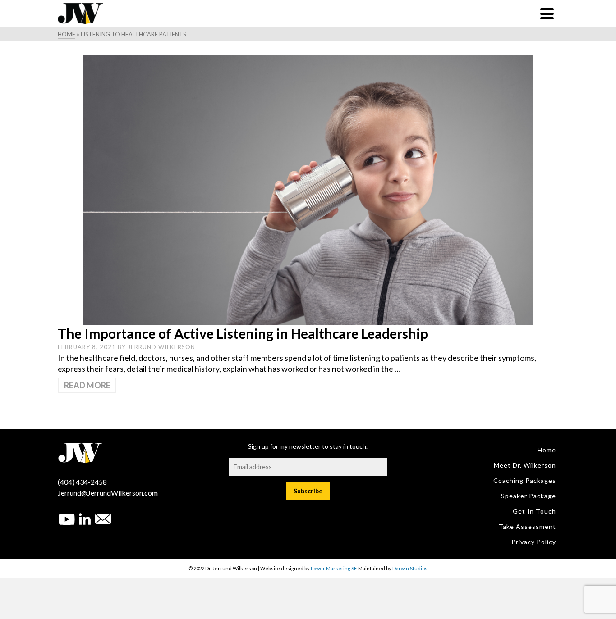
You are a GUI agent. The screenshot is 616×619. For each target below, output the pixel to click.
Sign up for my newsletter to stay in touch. (308, 446)
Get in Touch (534, 511)
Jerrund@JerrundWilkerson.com (108, 492)
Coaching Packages (524, 480)
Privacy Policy (533, 542)
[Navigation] (547, 13)
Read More (87, 385)
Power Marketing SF (333, 568)
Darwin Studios (410, 568)
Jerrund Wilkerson (161, 346)
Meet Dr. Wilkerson (525, 465)
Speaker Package (528, 496)
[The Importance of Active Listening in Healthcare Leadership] (308, 189)
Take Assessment (527, 526)
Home (547, 450)
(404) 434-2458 (82, 482)
